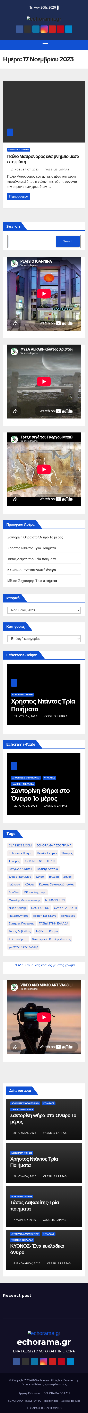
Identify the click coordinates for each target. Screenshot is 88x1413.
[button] (82, 45)
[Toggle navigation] (45, 44)
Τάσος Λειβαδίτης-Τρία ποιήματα (31, 559)
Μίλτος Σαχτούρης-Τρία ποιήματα (32, 581)
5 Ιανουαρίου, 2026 (27, 1263)
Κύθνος (29, 884)
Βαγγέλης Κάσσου (20, 868)
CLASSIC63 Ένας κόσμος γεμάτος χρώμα (44, 965)
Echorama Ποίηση (20, 853)
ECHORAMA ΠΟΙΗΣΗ (22, 694)
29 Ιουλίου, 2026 (26, 716)
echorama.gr (44, 1342)
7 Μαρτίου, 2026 (25, 1220)
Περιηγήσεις (51, 1400)
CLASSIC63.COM (20, 845)
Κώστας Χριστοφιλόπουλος (56, 884)
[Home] (6, 45)
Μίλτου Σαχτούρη (35, 892)
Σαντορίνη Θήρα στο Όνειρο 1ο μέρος (35, 537)
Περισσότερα (18, 196)
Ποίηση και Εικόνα (44, 915)
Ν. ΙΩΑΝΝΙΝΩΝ (55, 900)
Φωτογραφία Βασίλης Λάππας (51, 939)
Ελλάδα (54, 876)
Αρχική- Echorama (29, 1393)
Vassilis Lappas (57, 169)
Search (13, 226)
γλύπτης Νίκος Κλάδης (23, 947)
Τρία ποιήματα (18, 939)
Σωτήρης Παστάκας (21, 923)
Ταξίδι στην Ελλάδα (23, 784)
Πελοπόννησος (18, 915)
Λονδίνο (14, 892)
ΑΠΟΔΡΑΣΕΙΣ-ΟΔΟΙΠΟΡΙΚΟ (25, 778)
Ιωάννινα (14, 884)
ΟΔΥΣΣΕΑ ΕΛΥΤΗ (65, 907)
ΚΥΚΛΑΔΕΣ (49, 778)
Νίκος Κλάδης (17, 907)
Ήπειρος (67, 853)
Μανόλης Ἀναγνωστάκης (25, 900)
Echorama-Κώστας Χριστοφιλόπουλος (44, 1384)
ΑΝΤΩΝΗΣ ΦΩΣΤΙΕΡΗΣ (40, 861)
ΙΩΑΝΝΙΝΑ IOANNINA (18, 149)
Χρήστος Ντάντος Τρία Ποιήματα (31, 548)
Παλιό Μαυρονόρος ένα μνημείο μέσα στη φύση (43, 159)
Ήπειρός (14, 861)
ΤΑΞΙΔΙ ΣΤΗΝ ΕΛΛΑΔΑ (53, 923)
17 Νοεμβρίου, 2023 (25, 169)
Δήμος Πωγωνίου (20, 876)
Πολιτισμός (68, 915)
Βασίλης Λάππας (48, 868)
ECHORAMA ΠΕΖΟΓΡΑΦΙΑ (53, 845)
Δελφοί (40, 876)
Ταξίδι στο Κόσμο (47, 931)
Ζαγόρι (67, 876)
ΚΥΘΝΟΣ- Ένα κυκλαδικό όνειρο (31, 570)
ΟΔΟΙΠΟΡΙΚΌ (40, 907)
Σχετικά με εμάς (70, 1400)
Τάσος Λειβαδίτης (20, 931)
